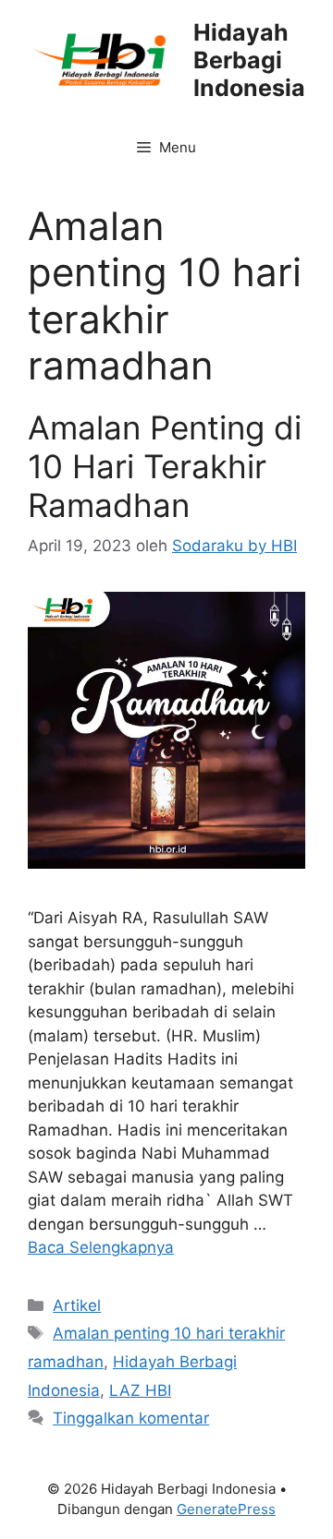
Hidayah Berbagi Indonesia (249, 60)
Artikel (77, 1305)
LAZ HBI (140, 1390)
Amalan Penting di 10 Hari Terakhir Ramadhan (165, 466)
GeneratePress (226, 1509)
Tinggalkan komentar (131, 1418)
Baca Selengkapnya (101, 1247)
